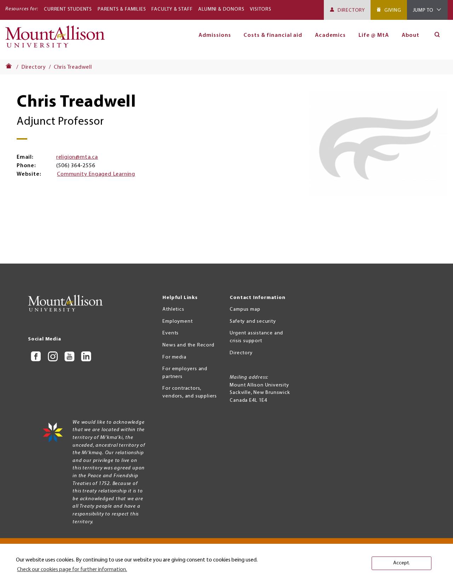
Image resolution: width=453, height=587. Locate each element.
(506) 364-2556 (75, 166)
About (411, 35)
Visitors (260, 9)
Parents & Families (122, 9)
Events (170, 333)
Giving (392, 10)
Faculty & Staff (172, 9)
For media (174, 357)
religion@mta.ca (77, 157)
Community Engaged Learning (96, 174)
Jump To (423, 10)
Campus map (245, 309)
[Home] (57, 40)
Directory (351, 10)
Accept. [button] (401, 563)
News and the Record (188, 345)
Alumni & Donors (221, 9)
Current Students (68, 9)
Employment (177, 321)
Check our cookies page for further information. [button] (72, 569)
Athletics (173, 309)
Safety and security (253, 321)
